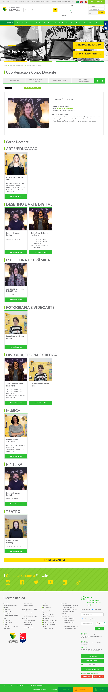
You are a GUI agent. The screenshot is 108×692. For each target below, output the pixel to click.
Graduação (12, 65)
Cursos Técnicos (28, 603)
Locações (65, 624)
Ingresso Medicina (29, 613)
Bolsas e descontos (48, 616)
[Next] (102, 80)
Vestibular (26, 611)
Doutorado (7, 628)
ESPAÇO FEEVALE (96, 2)
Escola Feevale (19, 23)
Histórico (6, 613)
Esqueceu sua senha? (92, 12)
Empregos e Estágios (49, 615)
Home (6, 65)
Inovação (65, 23)
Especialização (8, 622)
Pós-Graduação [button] (41, 23)
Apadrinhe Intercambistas (70, 609)
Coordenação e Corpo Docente (35, 65)
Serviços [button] (98, 23)
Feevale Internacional (67, 1)
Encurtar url (33, 88)
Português (77, 2)
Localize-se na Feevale (40, 689)
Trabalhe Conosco (48, 628)
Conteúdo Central (24, 1)
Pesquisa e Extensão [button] (54, 23)
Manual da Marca (56, 689)
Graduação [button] (29, 23)
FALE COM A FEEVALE (92, 669)
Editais (45, 613)
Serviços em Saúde (68, 620)
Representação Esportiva (50, 620)
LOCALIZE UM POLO (92, 661)
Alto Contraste (35, 1)
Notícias (45, 605)
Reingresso (27, 615)
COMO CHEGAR (92, 656)
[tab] (65, 689)
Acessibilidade (45, 1)
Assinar (85, 619)
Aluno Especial (28, 624)
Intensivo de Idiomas (69, 607)
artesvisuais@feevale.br (65, 108)
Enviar (99, 629)
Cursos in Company (68, 618)
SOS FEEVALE (86, 676)
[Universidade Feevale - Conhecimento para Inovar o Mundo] (17, 637)
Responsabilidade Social (11, 615)
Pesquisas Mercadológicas (70, 626)
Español (86, 2)
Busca (15, 1)
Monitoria (46, 618)
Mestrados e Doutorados (11, 626)
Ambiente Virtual (56, 1)
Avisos (45, 603)
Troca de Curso (28, 622)
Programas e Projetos (49, 622)
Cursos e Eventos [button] (75, 23)
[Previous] (97, 80)
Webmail (64, 15)
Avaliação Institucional (10, 605)
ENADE (6, 607)
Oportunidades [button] (89, 23)
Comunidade (97, 609)
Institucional (7, 609)
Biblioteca (74, 6)
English (81, 2)
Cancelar (94, 619)
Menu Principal (7, 1)
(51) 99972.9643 (98, 676)
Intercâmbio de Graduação (70, 605)
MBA (5, 624)
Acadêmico (86, 609)
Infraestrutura (8, 611)
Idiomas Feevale (28, 605)
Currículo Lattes (16, 196)
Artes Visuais (21, 65)
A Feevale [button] (9, 23)
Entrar (101, 12)
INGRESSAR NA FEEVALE (55, 560)
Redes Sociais (47, 607)
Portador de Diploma (29, 620)
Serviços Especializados (69, 628)
